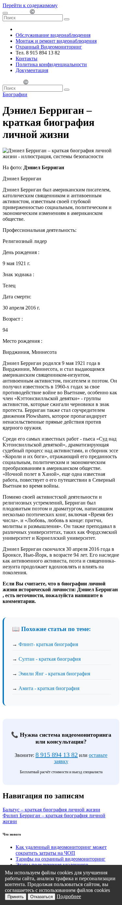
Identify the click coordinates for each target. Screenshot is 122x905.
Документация (32, 70)
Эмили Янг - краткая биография (54, 673)
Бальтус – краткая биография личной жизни (51, 809)
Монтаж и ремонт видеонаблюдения (56, 41)
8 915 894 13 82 (56, 754)
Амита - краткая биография (49, 688)
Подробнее (69, 896)
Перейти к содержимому (30, 5)
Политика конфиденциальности (51, 64)
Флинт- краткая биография (48, 644)
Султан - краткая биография (50, 659)
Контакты (26, 58)
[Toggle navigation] (5, 13)
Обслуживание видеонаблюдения (53, 35)
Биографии (15, 94)
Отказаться (41, 896)
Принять (15, 896)
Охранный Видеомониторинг (49, 47)
